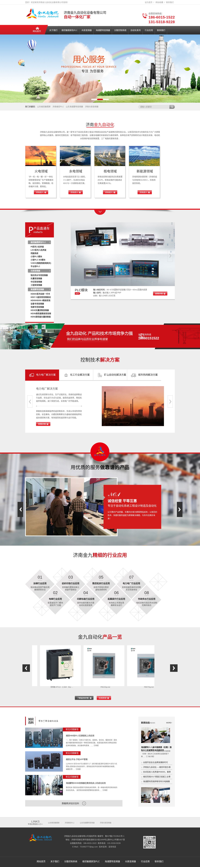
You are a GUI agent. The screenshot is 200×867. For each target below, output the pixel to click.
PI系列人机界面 (37, 247)
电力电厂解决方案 (46, 374)
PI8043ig (150, 687)
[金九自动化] (41, 841)
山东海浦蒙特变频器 (74, 106)
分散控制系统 (120, 30)
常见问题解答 (72, 729)
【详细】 (96, 746)
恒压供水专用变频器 (39, 275)
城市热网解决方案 (148, 374)
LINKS (35, 821)
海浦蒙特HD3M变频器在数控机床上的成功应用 (86, 783)
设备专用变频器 (37, 304)
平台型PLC (35, 266)
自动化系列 (135, 30)
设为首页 (148, 2)
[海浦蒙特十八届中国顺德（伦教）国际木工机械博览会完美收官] (155, 735)
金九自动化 (100, 637)
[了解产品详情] (84, 698)
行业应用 (149, 30)
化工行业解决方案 (80, 374)
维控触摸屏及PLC (69, 30)
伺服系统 (34, 253)
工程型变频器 (36, 285)
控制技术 (100, 360)
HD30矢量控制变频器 (40, 310)
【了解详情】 (150, 757)
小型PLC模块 (36, 256)
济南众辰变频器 (91, 106)
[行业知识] (44, 724)
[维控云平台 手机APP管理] (44, 761)
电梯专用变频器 (37, 307)
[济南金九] (43, 18)
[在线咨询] (104, 698)
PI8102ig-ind (63, 687)
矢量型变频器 (36, 278)
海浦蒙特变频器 (103, 30)
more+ (169, 723)
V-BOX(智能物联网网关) (41, 263)
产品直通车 (41, 228)
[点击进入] (41, 194)
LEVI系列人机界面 (38, 250)
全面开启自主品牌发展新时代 (155, 762)
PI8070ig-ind (106, 687)
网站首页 (37, 31)
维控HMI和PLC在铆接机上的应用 (80, 736)
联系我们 (170, 2)
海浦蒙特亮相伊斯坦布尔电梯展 (156, 781)
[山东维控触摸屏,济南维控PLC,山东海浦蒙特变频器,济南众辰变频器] (100, 68)
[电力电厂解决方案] (133, 406)
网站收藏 (159, 2)
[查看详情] (43, 425)
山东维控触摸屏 (43, 106)
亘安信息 (112, 847)
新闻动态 (148, 723)
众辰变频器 (86, 30)
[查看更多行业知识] (73, 806)
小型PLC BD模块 (38, 260)
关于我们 (53, 30)
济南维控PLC (58, 106)
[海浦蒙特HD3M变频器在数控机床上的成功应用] (44, 785)
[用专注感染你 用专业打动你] (93, 336)
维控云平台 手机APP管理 (76, 759)
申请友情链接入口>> (35, 824)
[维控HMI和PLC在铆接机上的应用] (44, 738)
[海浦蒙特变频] (123, 285)
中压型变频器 (36, 282)
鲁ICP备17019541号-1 (114, 836)
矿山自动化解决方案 (115, 374)
